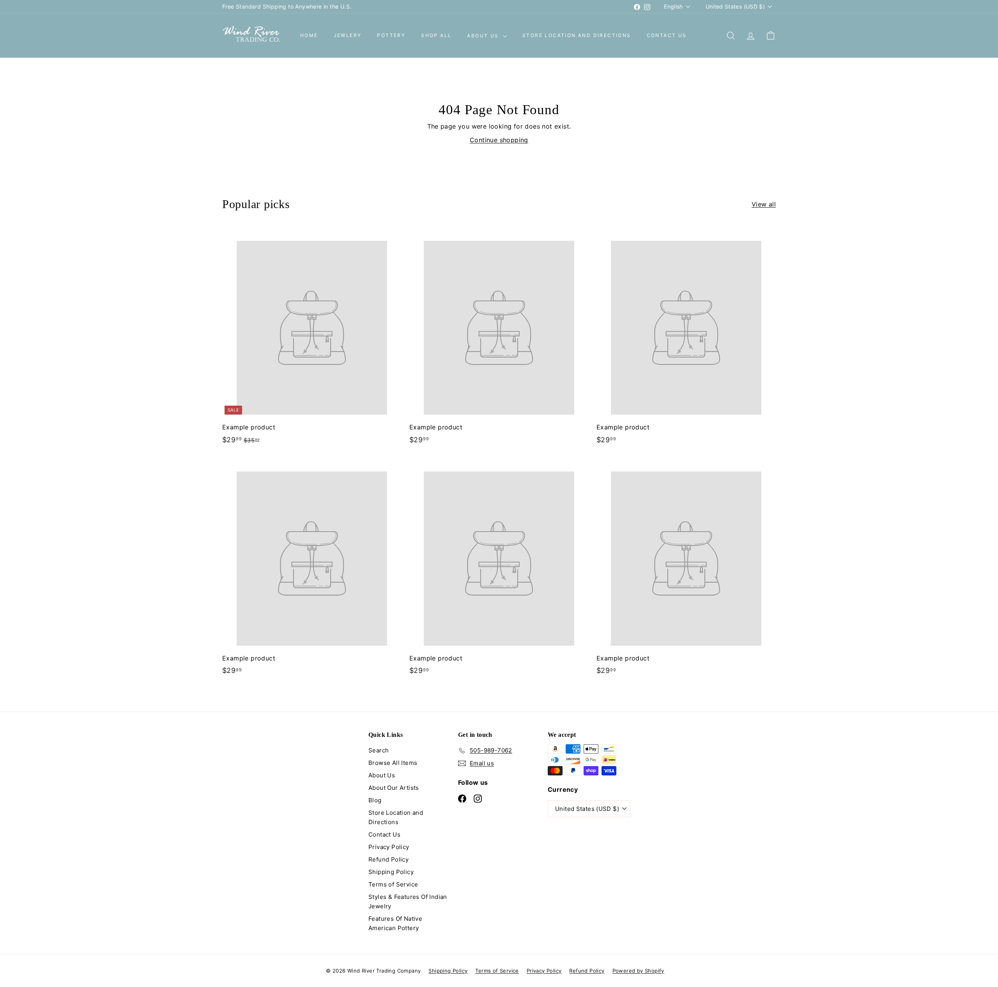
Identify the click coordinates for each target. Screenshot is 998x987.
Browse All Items (392, 762)
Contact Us (667, 36)
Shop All (436, 36)
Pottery (391, 36)
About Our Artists (393, 787)
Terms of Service (393, 884)
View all (764, 204)
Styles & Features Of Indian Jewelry (407, 901)
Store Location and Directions (576, 36)
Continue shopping (499, 140)
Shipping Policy (391, 872)
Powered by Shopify (638, 971)
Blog (375, 800)
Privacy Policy (388, 847)
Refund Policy (388, 859)
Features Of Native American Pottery (395, 923)
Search (378, 750)
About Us (484, 36)
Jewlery (348, 36)
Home (309, 36)
